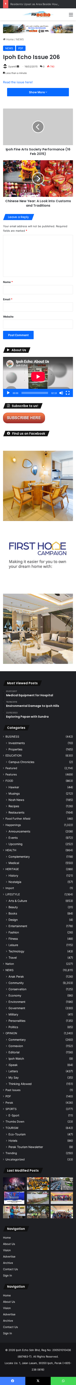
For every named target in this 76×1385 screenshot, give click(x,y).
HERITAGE (12, 869)
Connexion (16, 1046)
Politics (13, 1027)
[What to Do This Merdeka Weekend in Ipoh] (14, 1183)
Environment (17, 1001)
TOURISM (11, 1127)
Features (11, 774)
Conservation (17, 989)
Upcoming (15, 844)
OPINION (11, 1033)
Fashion (14, 932)
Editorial (14, 1052)
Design (13, 919)
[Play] (8, 393)
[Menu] (71, 16)
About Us (9, 1244)
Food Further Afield (17, 818)
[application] (38, 377)
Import (9, 888)
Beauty (13, 907)
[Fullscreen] (68, 393)
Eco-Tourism (17, 1134)
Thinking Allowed (20, 1084)
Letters (13, 1071)
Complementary (19, 856)
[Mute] (61, 393)
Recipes (14, 806)
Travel (13, 957)
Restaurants (16, 812)
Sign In (7, 1275)
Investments (17, 743)
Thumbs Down (14, 1121)
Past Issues (12, 1090)
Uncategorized (15, 1159)
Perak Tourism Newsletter (26, 1147)
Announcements (19, 831)
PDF (20, 48)
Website (8, 316)
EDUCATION (13, 755)
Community (16, 983)
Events (13, 837)
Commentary (17, 1039)
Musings (14, 793)
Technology (16, 951)
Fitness (13, 938)
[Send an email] (18, 66)
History (13, 875)
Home (9, 39)
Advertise (9, 1256)
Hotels (13, 1140)
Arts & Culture (18, 900)
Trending (11, 1153)
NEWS (20, 39)
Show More (37, 92)
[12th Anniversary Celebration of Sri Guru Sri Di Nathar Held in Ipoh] (38, 1183)
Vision (7, 1250)
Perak (9, 1102)
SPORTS (11, 1109)
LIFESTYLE (12, 894)
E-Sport (14, 1115)
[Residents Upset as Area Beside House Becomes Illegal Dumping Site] (38, 1198)
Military (13, 1014)
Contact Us (10, 1269)
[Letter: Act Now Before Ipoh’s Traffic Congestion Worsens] (62, 1183)
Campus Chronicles (21, 762)
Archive (8, 1262)
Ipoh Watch (16, 1058)
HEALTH (10, 850)
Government (17, 1008)
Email (7, 299)
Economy (15, 995)
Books (13, 913)
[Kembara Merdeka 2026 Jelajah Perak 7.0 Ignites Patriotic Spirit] (62, 1212)
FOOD (9, 780)
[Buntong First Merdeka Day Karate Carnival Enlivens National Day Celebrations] (14, 1212)
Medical (14, 863)
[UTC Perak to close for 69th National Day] (14, 1198)
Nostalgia (15, 882)
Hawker (14, 787)
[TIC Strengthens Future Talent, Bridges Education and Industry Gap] (62, 1198)
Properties (15, 749)
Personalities (17, 1020)
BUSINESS (12, 736)
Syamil (12, 66)
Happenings (13, 825)
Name (8, 282)
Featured (11, 768)
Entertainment (18, 926)
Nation (9, 963)
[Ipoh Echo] (38, 14)
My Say (14, 1077)
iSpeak (13, 1065)
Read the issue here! (18, 82)
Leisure (13, 945)
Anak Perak (16, 976)
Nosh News (16, 800)
